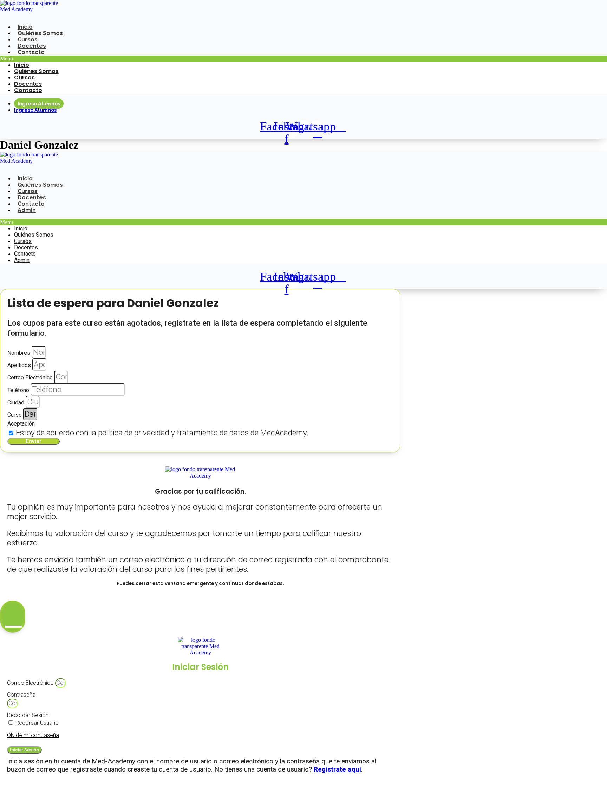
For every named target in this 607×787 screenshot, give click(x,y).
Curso (15, 414)
